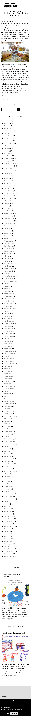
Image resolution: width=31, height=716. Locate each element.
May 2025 (7, 151)
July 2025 (7, 146)
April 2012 (7, 509)
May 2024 (7, 178)
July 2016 (7, 391)
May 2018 (7, 344)
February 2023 (8, 213)
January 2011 (8, 546)
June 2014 (7, 449)
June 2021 (7, 258)
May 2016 (7, 396)
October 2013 (8, 469)
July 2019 (7, 311)
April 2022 (7, 236)
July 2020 (7, 283)
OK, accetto (5, 713)
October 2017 (8, 361)
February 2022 (8, 241)
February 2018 (8, 351)
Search (19, 109)
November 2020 (9, 276)
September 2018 (9, 336)
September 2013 (9, 471)
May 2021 (7, 261)
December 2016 (9, 381)
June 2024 (7, 176)
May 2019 (7, 316)
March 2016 (7, 401)
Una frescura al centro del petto (14, 633)
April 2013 (7, 481)
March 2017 (7, 374)
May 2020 (7, 288)
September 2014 (9, 444)
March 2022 (7, 238)
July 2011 (6, 531)
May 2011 (7, 536)
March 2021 (7, 266)
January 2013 (8, 489)
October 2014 (8, 441)
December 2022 (9, 218)
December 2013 (8, 464)
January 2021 (8, 271)
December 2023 (9, 191)
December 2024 (9, 163)
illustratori (4, 97)
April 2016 (7, 399)
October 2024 (8, 168)
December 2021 (9, 246)
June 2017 (7, 366)
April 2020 (7, 291)
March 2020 (8, 293)
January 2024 (8, 188)
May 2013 (7, 479)
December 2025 (9, 136)
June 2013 (7, 476)
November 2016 (9, 384)
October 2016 (8, 386)
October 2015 (8, 414)
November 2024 (9, 166)
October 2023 (8, 196)
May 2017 (7, 369)
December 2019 (9, 301)
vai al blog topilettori (15, 683)
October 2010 (8, 554)
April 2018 (7, 346)
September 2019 (9, 308)
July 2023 (7, 201)
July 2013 (6, 474)
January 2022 (8, 243)
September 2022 (9, 226)
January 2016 (8, 406)
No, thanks (13, 713)
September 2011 (9, 526)
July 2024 (7, 173)
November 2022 (9, 221)
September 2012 (9, 499)
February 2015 (8, 431)
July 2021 (6, 256)
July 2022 (7, 228)
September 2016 (9, 389)
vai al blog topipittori (15, 626)
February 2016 (8, 404)
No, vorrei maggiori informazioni (11, 709)
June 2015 (7, 421)
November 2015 (9, 411)
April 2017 (7, 371)
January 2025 (8, 161)
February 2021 (8, 268)
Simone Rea (4, 99)
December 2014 (9, 436)
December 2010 (9, 549)
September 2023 (9, 198)
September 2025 (9, 143)
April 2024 (7, 181)
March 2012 (7, 511)
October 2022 (8, 223)
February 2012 (8, 514)
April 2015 (7, 426)
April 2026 (7, 126)
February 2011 (8, 544)
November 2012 (9, 494)
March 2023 (7, 211)
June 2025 (7, 148)
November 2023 (9, 193)
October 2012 (8, 496)
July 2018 (6, 339)
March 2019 (7, 321)
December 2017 (8, 356)
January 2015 (8, 434)
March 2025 (7, 156)
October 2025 (8, 141)
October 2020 (8, 278)
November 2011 (9, 521)
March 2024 (8, 183)
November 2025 (9, 138)
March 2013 (7, 484)
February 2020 (8, 296)
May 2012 (7, 506)
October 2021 (8, 251)
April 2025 (7, 153)
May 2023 (7, 206)
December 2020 (9, 273)
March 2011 (7, 541)
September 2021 (9, 253)
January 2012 (8, 516)
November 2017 (9, 358)
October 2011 (8, 524)
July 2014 (7, 446)
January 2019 (8, 326)
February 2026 (8, 131)
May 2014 (7, 451)
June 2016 (7, 394)
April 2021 (7, 263)
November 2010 (9, 551)
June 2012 (7, 504)
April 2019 (7, 318)
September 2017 (9, 364)
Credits (4, 696)
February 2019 (8, 323)
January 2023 (8, 216)
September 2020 (9, 281)
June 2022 (7, 231)
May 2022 (7, 233)
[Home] (10, 5)
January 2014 (8, 461)
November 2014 (9, 439)
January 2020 (8, 298)
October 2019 (8, 306)
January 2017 (8, 379)
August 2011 (7, 529)
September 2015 (9, 416)
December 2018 (9, 328)
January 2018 (8, 353)
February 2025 (8, 158)
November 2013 (9, 466)
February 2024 (8, 186)
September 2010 (9, 556)
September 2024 (9, 171)
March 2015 (7, 429)
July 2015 (6, 419)
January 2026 (8, 133)
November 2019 (9, 303)
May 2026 (7, 123)
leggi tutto (10, 619)
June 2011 (7, 534)
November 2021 (9, 248)
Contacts (5, 693)
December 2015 (8, 409)
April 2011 (7, 539)
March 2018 (7, 348)
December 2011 (8, 519)
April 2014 (7, 454)
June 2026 (7, 121)
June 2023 (7, 203)
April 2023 (7, 208)
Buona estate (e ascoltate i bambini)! (12, 576)
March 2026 (8, 128)
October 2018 (8, 333)
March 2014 (7, 456)
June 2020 (7, 286)
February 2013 (8, 486)
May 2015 (7, 424)
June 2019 (7, 313)
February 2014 (8, 459)
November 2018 (9, 331)
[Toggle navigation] (27, 5)
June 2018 (7, 341)
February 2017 (8, 376)
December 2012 (9, 491)
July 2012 (6, 501)
